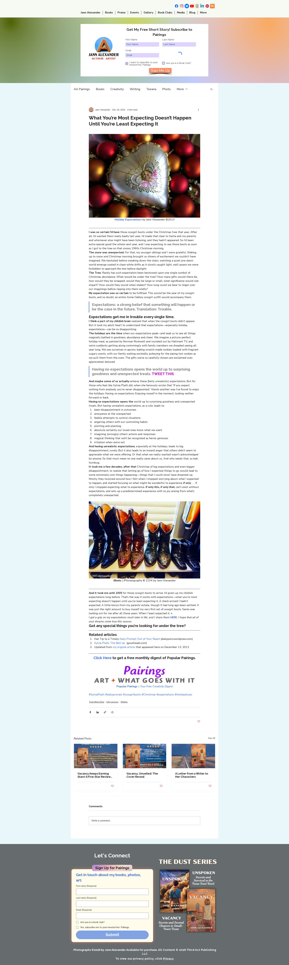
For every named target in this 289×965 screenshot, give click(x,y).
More (180, 89)
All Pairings (82, 89)
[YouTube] (192, 6)
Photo (166, 89)
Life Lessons (112, 702)
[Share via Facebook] (90, 712)
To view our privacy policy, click (144, 958)
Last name (86, 897)
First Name (131, 39)
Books (100, 89)
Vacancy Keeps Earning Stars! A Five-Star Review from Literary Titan (94, 775)
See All (211, 738)
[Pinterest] (207, 6)
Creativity (117, 89)
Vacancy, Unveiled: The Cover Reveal (142, 775)
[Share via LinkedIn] (97, 712)
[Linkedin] (202, 6)
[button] (211, 89)
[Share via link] (105, 712)
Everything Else (96, 702)
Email (128, 50)
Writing (135, 89)
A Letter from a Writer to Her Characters (191, 775)
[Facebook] (176, 6)
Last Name (168, 39)
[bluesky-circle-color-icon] (187, 6)
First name (86, 886)
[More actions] (198, 110)
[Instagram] (181, 6)
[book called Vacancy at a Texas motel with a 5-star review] (144, 756)
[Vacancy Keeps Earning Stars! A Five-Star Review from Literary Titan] (95, 756)
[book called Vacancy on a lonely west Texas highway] (193, 756)
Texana (151, 89)
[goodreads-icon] (197, 6)
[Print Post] (112, 712)
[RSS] (212, 6)
